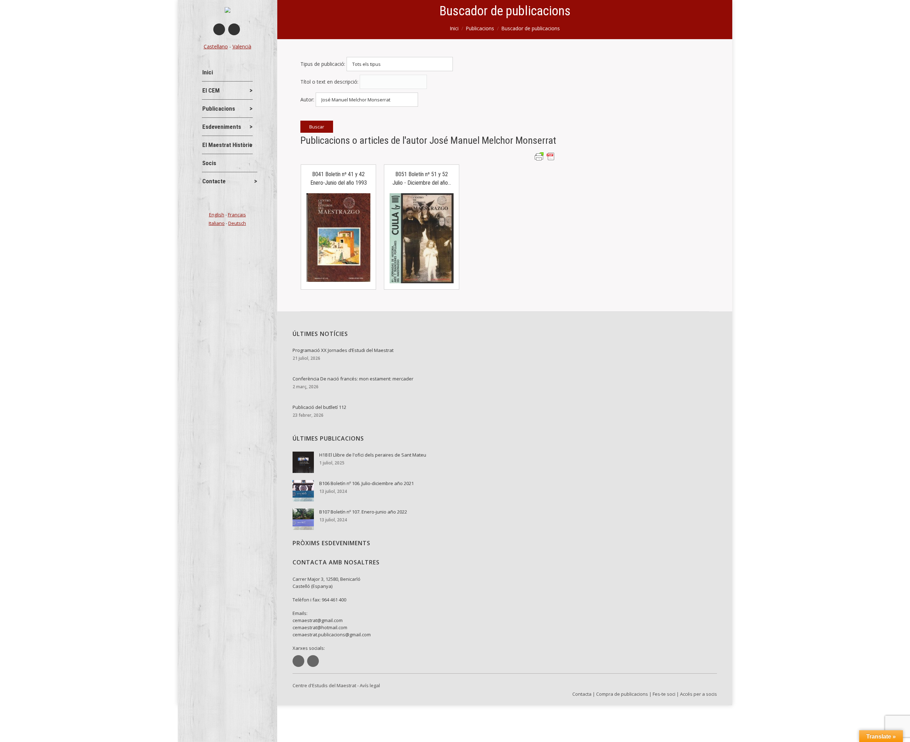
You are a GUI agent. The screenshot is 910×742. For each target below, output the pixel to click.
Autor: (307, 99)
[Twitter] (234, 29)
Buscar (316, 126)
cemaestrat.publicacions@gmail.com (332, 634)
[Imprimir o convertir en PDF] (545, 156)
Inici (454, 28)
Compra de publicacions (622, 694)
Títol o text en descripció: (329, 81)
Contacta (582, 694)
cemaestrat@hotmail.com (320, 627)
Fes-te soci (664, 694)
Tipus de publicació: (322, 63)
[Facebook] (219, 29)
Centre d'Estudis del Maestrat (324, 685)
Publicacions (480, 28)
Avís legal (370, 685)
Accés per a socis (698, 694)
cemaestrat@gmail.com (318, 620)
